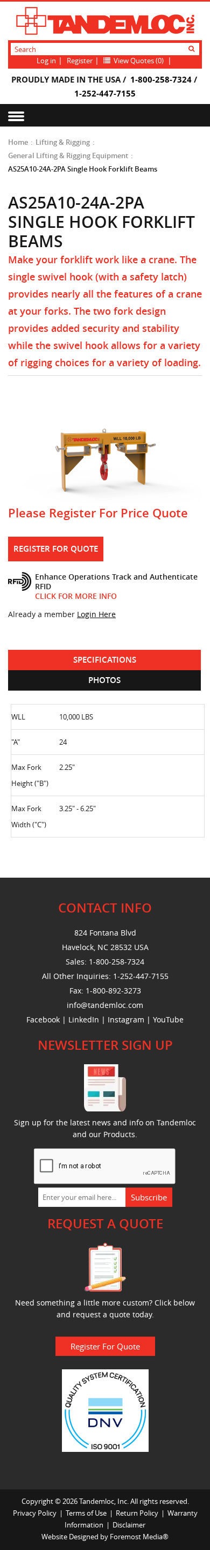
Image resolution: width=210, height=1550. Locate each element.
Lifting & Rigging (63, 142)
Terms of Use (86, 1513)
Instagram (126, 1019)
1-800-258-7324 (161, 79)
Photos (104, 680)
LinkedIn (83, 1019)
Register (80, 60)
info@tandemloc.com (105, 1005)
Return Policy (137, 1513)
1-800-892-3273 (113, 990)
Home (18, 142)
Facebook (43, 1019)
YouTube (168, 1019)
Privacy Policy (35, 1513)
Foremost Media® (139, 1536)
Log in (46, 60)
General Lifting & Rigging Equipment (68, 155)
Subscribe (149, 1197)
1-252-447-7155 (105, 93)
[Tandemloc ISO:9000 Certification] (105, 1409)
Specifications (104, 659)
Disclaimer (129, 1525)
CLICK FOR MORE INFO (76, 596)
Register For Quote (55, 548)
